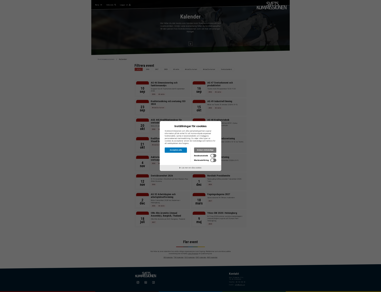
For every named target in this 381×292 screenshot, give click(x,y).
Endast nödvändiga (205, 150)
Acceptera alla (176, 150)
